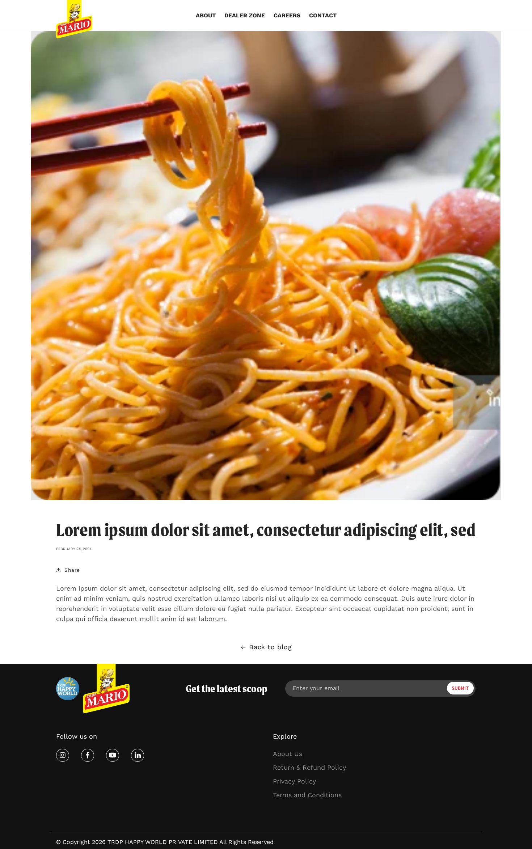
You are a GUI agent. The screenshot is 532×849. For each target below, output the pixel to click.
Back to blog (270, 647)
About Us (287, 753)
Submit (460, 688)
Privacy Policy (294, 781)
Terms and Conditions (307, 795)
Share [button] (72, 570)
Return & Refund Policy (309, 767)
